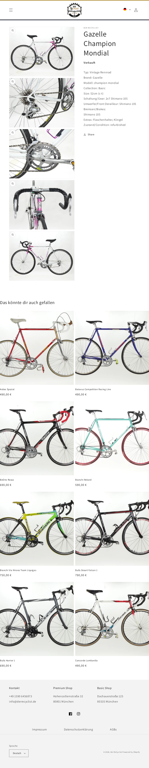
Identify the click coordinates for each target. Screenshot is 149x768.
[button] (11, 10)
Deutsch (17, 753)
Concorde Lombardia (86, 660)
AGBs (113, 729)
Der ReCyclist (116, 752)
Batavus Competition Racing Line (93, 389)
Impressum (39, 729)
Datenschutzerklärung (78, 729)
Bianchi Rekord (83, 479)
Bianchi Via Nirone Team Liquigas (18, 570)
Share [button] (91, 134)
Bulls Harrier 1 (7, 660)
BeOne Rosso (7, 479)
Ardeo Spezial (7, 389)
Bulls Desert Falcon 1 (86, 570)
